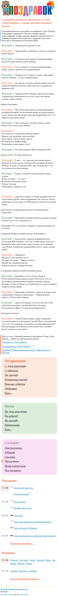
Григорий (23, 560)
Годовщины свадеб (16, 379)
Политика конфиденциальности (14, 589)
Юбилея (10, 452)
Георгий (14, 560)
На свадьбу (11, 375)
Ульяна (29, 563)
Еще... (8, 393)
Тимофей (32, 571)
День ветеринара (21, 494)
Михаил (21, 563)
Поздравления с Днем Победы (16, 346)
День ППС (18, 515)
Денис (32, 560)
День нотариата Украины (25, 528)
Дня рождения (13, 447)
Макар (13, 563)
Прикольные (12, 424)
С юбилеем (11, 370)
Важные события (15, 384)
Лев (53, 560)
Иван (48, 560)
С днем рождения (15, 366)
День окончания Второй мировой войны (32, 522)
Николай (23, 571)
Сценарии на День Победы (14, 342)
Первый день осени (22, 508)
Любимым (11, 388)
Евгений (41, 560)
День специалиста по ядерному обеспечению (34, 536)
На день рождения (16, 411)
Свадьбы (10, 456)
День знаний (19, 502)
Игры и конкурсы (15, 465)
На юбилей (11, 415)
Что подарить (13, 470)
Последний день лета (23, 488)
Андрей (13, 571)
